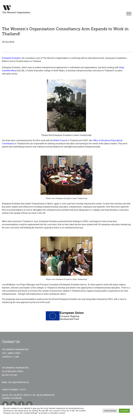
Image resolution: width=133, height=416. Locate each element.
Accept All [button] (124, 411)
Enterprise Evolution (11, 58)
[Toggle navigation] (128, 13)
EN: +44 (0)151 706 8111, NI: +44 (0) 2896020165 (32, 395)
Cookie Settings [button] (110, 411)
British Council (60, 140)
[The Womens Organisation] (16, 9)
